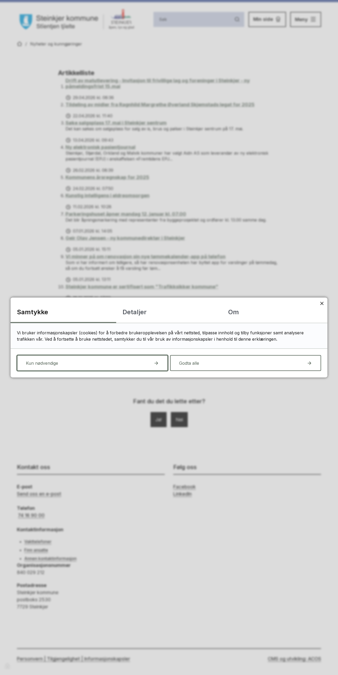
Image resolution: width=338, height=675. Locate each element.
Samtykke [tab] (32, 312)
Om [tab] (233, 312)
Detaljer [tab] (135, 312)
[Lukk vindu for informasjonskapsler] (321, 303)
